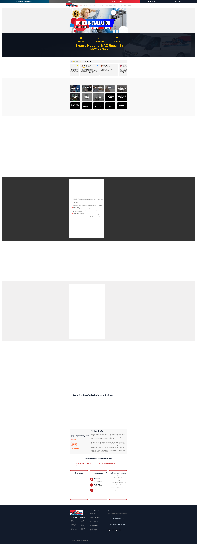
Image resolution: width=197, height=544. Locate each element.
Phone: (94, 489)
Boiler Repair (99, 41)
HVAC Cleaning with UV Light (111, 5)
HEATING (101, 5)
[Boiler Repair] (99, 38)
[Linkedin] (154, 1)
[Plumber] (81, 38)
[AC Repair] (117, 38)
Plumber (81, 41)
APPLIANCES (120, 5)
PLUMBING (86, 5)
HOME (81, 5)
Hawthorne (93, 441)
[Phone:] (91, 490)
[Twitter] (150, 1)
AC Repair (117, 41)
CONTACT (129, 5)
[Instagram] (152, 1)
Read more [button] (73, 74)
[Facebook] (148, 1)
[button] (127, 70)
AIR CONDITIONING (93, 5)
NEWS (125, 5)
